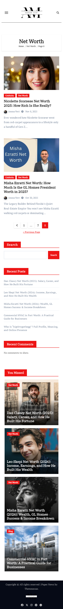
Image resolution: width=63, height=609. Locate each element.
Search (12, 245)
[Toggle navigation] (6, 13)
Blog (10, 531)
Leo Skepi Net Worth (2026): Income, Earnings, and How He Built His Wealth (30, 294)
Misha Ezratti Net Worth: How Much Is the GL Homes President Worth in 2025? (30, 187)
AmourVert (14, 111)
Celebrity (9, 95)
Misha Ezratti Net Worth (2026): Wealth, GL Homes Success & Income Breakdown (28, 305)
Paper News (47, 584)
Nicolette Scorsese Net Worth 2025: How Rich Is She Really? (27, 103)
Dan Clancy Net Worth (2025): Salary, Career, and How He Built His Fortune (31, 282)
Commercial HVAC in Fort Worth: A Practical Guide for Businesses (29, 563)
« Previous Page (31, 232)
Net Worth (23, 95)
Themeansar (31, 588)
